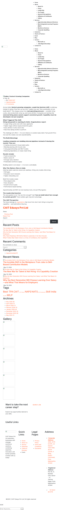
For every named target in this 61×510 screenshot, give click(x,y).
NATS (35, 291)
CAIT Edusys (21, 292)
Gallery (40, 18)
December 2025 (12, 311)
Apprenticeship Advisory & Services (48, 22)
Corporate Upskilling (43, 30)
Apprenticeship (10, 102)
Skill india (51, 291)
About (36, 4)
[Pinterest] (10, 211)
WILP (10, 295)
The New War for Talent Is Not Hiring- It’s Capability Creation (21, 230)
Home (36, 2)
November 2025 (12, 313)
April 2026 (10, 303)
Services (37, 20)
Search (5, 218)
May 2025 (10, 315)
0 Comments (10, 104)
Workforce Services (43, 28)
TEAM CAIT (11, 100)
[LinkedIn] (11, 211)
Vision (39, 8)
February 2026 (11, 307)
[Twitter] (9, 211)
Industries (37, 32)
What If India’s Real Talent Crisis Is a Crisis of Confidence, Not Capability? (25, 238)
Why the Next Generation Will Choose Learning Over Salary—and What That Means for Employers (29, 281)
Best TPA (8, 291)
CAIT (16, 291)
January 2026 (11, 309)
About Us (40, 6)
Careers (37, 40)
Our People (41, 12)
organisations (21, 202)
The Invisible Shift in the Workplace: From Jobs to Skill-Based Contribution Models (28, 228)
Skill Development (42, 292)
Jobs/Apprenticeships (44, 43)
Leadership (41, 10)
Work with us (41, 41)
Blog (36, 38)
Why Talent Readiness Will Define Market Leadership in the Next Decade (25, 236)
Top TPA (4, 295)
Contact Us (38, 45)
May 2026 (10, 301)
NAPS (28, 291)
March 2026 (11, 305)
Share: (5, 211)
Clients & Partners (40, 34)
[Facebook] (7, 211)
